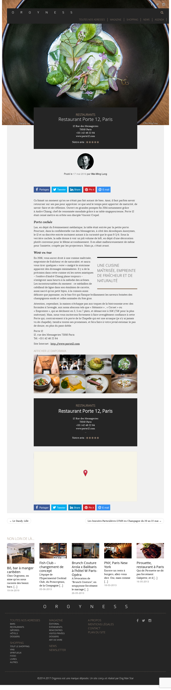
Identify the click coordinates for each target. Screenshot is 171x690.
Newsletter (57, 650)
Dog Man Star (126, 678)
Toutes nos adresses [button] (92, 19)
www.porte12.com (85, 136)
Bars (12, 623)
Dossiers (15, 636)
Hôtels (14, 633)
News (146, 19)
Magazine (115, 19)
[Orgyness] (42, 12)
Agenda (159, 19)
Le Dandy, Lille (19, 520)
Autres (14, 662)
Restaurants (17, 626)
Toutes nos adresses (25, 620)
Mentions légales (101, 624)
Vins (12, 649)
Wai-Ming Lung (99, 173)
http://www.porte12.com (65, 343)
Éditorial (54, 623)
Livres (13, 658)
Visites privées (57, 633)
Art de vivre (55, 639)
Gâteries (14, 630)
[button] (162, 12)
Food (13, 655)
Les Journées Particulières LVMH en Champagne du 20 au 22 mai (124, 520)
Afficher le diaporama (50, 351)
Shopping (132, 19)
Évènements (55, 626)
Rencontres (55, 630)
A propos (94, 620)
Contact (94, 628)
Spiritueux (15, 652)
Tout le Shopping (19, 646)
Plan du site (96, 632)
